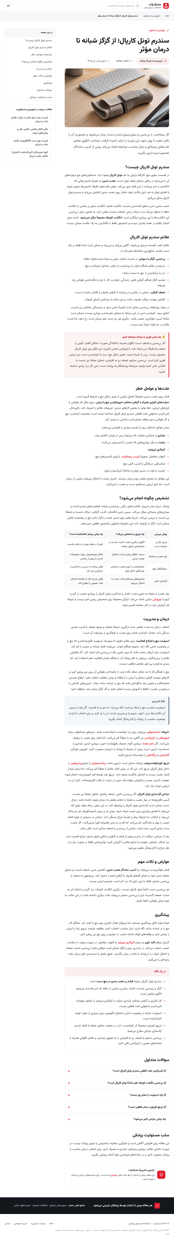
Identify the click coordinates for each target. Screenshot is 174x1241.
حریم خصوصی (20, 1223)
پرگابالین (151, 755)
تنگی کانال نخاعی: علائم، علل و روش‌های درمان (32, 131)
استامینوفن (153, 732)
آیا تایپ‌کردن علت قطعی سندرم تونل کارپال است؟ (139, 1071)
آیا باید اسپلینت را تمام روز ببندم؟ (148, 1095)
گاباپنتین (164, 755)
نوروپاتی (157, 599)
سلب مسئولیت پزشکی (41, 97)
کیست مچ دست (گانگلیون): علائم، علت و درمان (30, 142)
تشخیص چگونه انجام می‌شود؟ (37, 62)
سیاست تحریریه (38, 1223)
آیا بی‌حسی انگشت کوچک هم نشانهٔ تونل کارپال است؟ (137, 1083)
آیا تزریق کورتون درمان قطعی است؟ (147, 1107)
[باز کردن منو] (8, 5)
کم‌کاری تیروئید (126, 942)
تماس (7, 1223)
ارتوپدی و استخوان (151, 16)
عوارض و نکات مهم (42, 76)
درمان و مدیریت (44, 69)
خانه (167, 16)
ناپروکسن (149, 738)
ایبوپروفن (164, 738)
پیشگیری (48, 83)
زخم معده (148, 744)
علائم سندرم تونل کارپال (40, 47)
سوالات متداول (44, 90)
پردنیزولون (77, 763)
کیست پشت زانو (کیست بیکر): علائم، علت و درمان (29, 119)
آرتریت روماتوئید (131, 456)
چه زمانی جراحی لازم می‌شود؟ (149, 1119)
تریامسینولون (99, 763)
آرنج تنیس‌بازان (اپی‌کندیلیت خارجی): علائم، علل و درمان (30, 154)
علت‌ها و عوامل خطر (41, 55)
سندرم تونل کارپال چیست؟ (38, 40)
